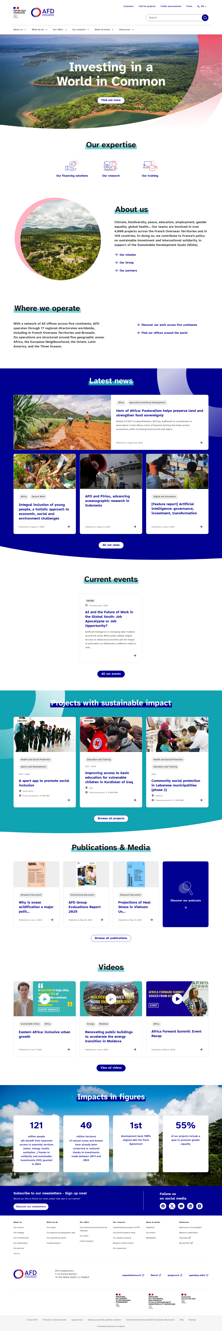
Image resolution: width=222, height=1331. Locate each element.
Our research (79, 29)
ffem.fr (154, 1275)
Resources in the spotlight (190, 1227)
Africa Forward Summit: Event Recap (176, 1034)
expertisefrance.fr (131, 1275)
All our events (111, 674)
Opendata (183, 1238)
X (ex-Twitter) (172, 1206)
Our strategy (18, 1233)
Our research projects (122, 1238)
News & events (102, 29)
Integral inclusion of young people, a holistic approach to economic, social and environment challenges (44, 511)
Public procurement (171, 6)
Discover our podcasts (185, 900)
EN (202, 6)
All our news (111, 545)
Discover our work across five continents (169, 325)
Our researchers (119, 1248)
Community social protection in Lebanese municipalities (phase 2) (175, 785)
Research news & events (123, 1243)
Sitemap (192, 1320)
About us (18, 29)
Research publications (188, 1233)
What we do (38, 29)
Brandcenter (184, 1243)
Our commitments (21, 1238)
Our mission (128, 255)
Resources (124, 29)
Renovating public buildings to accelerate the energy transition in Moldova (109, 1036)
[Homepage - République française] (50, 12)
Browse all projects (111, 818)
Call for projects (147, 6)
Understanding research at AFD (126, 1227)
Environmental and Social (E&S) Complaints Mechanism (150, 1320)
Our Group (127, 262)
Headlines (150, 1227)
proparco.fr (173, 1275)
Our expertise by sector (56, 1238)
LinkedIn (190, 1206)
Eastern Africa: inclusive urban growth (44, 1034)
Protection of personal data (54, 1320)
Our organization (20, 1243)
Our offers (58, 29)
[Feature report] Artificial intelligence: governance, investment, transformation (174, 508)
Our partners (128, 270)
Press (189, 6)
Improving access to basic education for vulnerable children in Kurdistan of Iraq (109, 777)
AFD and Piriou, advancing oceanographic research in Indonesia (107, 500)
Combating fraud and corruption (111, 1326)
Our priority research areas (124, 1233)
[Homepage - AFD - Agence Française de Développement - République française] (32, 1274)
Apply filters (205, 17)
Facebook (163, 1206)
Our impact (51, 1227)
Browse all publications (111, 938)
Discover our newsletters (31, 1206)
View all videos (111, 1067)
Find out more (111, 100)
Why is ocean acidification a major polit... (36, 907)
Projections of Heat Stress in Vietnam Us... (134, 907)
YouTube (181, 1206)
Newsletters (151, 1238)
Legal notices (77, 1320)
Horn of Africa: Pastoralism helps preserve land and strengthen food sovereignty (159, 413)
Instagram (199, 1206)
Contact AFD (32, 1320)
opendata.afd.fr (197, 1275)
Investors (129, 6)
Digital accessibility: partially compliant (104, 1320)
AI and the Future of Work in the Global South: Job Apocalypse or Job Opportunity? (109, 619)
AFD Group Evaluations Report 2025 (85, 907)
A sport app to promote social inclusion (44, 783)
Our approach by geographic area (61, 1233)
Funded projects (54, 1243)
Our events (150, 1233)
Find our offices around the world (164, 333)
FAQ (181, 1320)
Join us (16, 1253)
